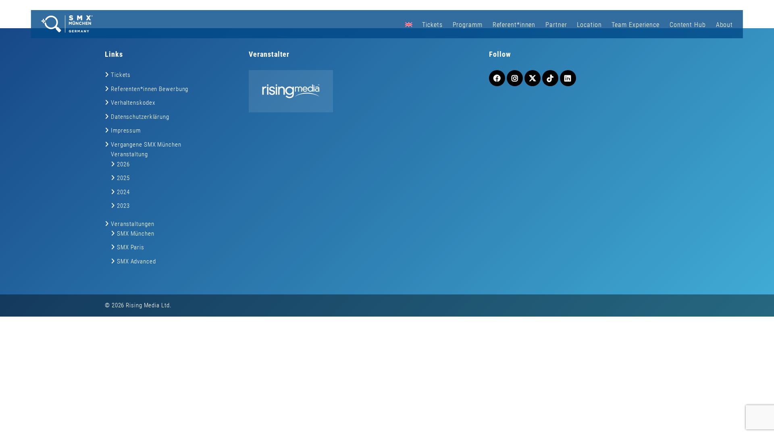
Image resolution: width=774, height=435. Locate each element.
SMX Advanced (136, 261)
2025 (123, 178)
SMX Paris (130, 247)
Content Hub (688, 25)
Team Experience (636, 25)
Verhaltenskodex (133, 102)
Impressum (126, 130)
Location (589, 25)
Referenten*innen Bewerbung (149, 89)
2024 (123, 192)
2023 (123, 205)
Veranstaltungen (132, 224)
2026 (123, 164)
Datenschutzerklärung (140, 116)
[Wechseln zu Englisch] (408, 24)
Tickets (432, 25)
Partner (556, 25)
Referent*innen (514, 25)
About (724, 25)
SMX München (135, 233)
